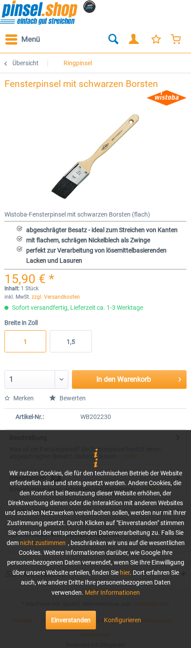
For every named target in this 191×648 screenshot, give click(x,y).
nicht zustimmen (43, 542)
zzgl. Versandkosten (56, 297)
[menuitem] (22, 39)
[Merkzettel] (155, 39)
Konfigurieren (122, 620)
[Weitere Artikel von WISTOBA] (167, 98)
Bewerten (72, 398)
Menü (30, 39)
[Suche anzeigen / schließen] (113, 39)
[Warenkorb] (177, 39)
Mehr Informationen (112, 592)
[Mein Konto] (134, 39)
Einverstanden (71, 620)
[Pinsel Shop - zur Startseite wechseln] (48, 12)
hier (125, 572)
